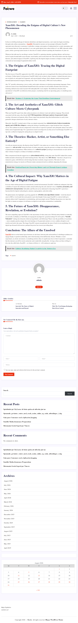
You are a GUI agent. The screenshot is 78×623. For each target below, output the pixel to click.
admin (14, 34)
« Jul (38, 590)
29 (59, 582)
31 (8, 585)
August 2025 (8, 531)
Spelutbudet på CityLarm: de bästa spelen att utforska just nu (24, 409)
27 (39, 582)
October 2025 (8, 523)
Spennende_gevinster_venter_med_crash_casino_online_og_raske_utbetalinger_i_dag (32, 413)
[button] (65, 8)
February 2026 (9, 506)
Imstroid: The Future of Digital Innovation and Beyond (25, 307)
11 (19, 575)
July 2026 (7, 485)
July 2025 (7, 535)
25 (19, 582)
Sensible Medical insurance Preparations (17, 422)
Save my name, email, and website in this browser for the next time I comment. (25, 370)
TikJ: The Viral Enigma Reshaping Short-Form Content (62, 307)
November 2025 (9, 519)
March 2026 (8, 502)
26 (29, 582)
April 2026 (7, 498)
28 (49, 582)
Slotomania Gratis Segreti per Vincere (16, 426)
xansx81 (14, 255)
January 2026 (8, 510)
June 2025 (7, 540)
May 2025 (7, 544)
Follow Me (39, 287)
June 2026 (7, 489)
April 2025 (7, 548)
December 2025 (9, 514)
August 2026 (8, 481)
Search (5, 390)
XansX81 (8, 234)
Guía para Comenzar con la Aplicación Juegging (20, 417)
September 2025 (9, 527)
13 (39, 575)
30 (69, 582)
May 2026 (7, 493)
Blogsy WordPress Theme (54, 620)
